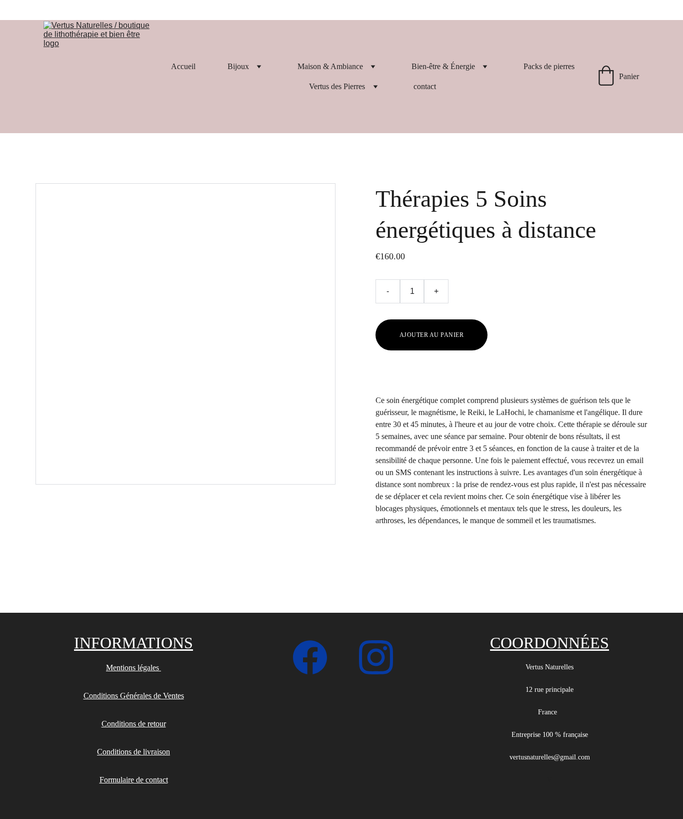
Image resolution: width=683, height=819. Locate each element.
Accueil (183, 66)
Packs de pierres (549, 66)
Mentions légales (133, 667)
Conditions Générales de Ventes (134, 695)
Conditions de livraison (133, 751)
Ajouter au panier (432, 334)
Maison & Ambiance (330, 66)
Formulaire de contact (134, 779)
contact (425, 86)
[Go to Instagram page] (376, 657)
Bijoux (238, 66)
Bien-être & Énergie (443, 66)
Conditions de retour (134, 723)
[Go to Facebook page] (315, 657)
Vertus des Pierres (337, 86)
